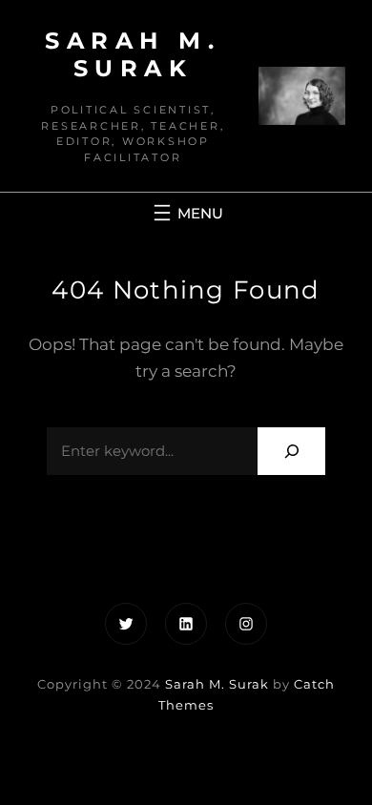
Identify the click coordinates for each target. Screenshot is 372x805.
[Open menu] (186, 213)
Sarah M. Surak (132, 54)
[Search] (291, 450)
